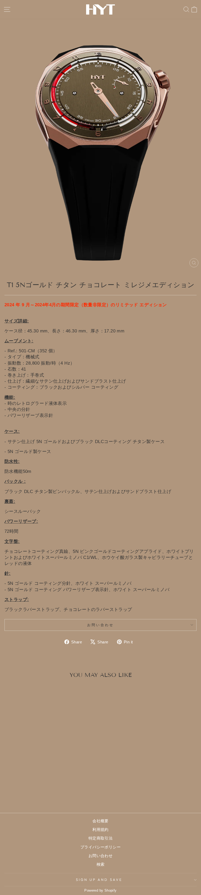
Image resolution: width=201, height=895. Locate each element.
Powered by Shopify (100, 890)
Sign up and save (99, 879)
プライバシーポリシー (100, 847)
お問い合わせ (100, 625)
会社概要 (100, 821)
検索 (101, 864)
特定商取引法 (100, 838)
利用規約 (100, 829)
